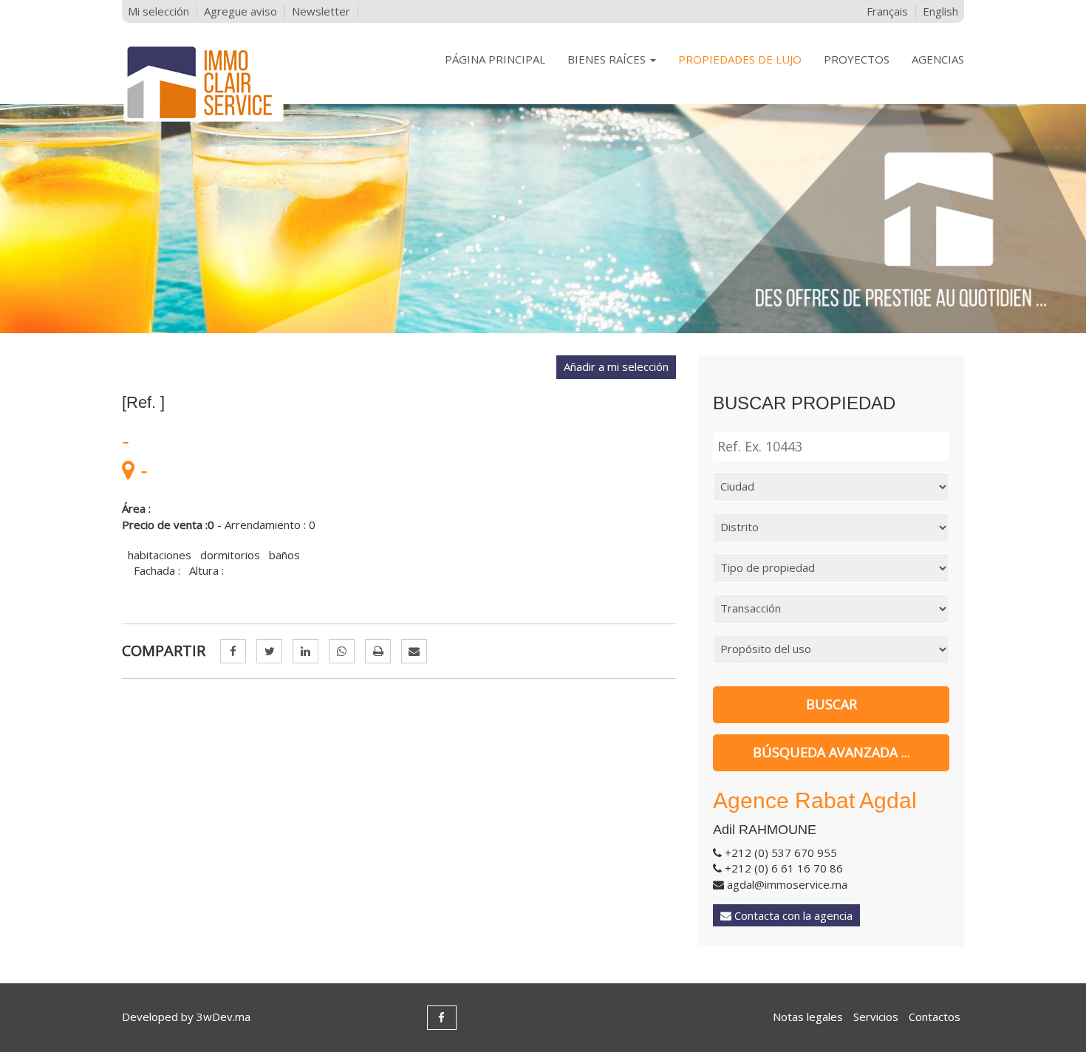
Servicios (875, 1016)
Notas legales (808, 1016)
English (940, 11)
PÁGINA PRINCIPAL (495, 59)
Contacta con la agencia (792, 915)
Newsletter (321, 11)
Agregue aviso (240, 11)
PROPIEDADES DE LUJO (740, 59)
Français (887, 11)
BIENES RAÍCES (608, 59)
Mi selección (158, 11)
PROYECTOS (856, 59)
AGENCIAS (938, 59)
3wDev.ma (223, 1016)
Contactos (934, 1016)
